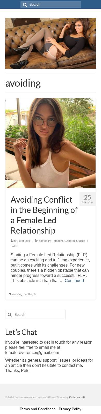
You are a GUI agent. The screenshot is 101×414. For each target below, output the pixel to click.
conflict (28, 294)
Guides (80, 240)
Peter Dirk (23, 240)
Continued (74, 280)
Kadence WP (77, 397)
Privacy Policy (70, 409)
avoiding (17, 294)
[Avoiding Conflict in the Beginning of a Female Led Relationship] (50, 142)
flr (35, 294)
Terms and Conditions (37, 409)
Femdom (57, 240)
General (69, 240)
